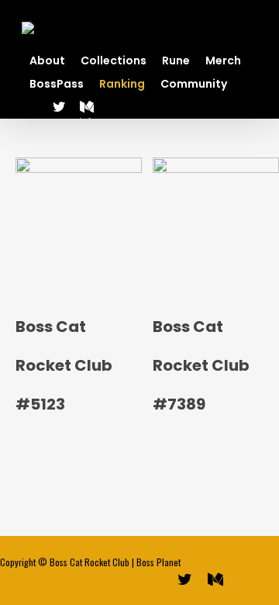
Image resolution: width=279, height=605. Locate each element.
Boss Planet (158, 562)
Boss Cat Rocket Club (89, 562)
